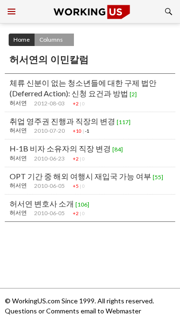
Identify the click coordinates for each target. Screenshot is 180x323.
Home (21, 39)
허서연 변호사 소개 (49, 203)
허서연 (18, 102)
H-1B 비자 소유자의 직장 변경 (66, 148)
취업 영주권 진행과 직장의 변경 (70, 121)
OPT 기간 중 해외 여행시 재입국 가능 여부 (86, 176)
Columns (51, 39)
